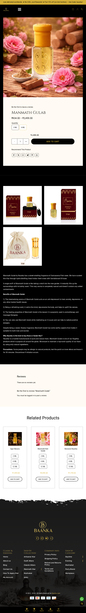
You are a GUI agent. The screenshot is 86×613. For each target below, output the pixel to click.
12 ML (15, 467)
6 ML (23, 127)
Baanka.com (56, 593)
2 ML (15, 127)
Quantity (15, 123)
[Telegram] (27, 155)
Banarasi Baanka (71, 449)
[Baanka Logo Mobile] (6, 8)
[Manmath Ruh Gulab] (43, 433)
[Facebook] (14, 155)
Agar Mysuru (15, 449)
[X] (18, 155)
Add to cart (52, 141)
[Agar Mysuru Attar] (15, 433)
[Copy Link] (37, 155)
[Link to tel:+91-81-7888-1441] (82, 604)
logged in (30, 396)
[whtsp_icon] (82, 598)
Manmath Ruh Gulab (43, 450)
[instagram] (42, 538)
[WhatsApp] (23, 155)
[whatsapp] (51, 538)
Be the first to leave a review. (22, 107)
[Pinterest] (32, 155)
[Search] (81, 9)
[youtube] (46, 538)
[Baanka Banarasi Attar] (71, 433)
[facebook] (37, 538)
